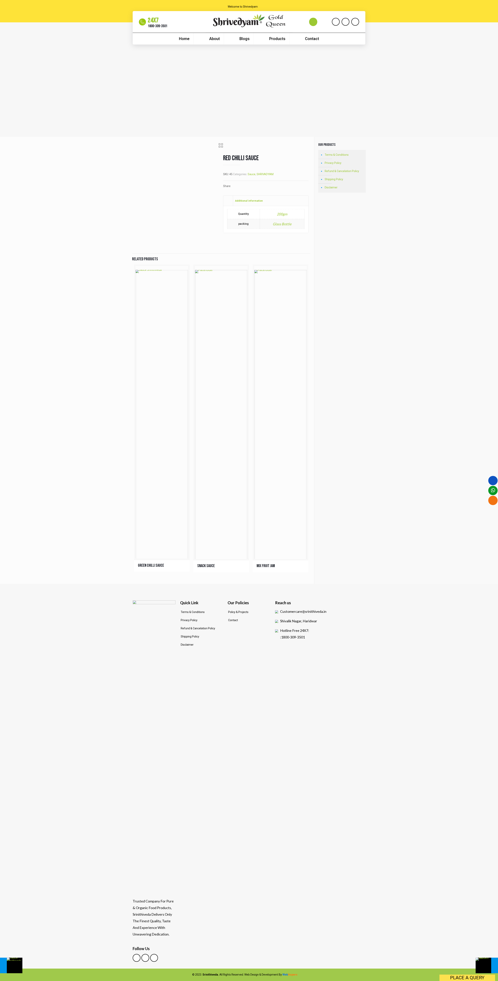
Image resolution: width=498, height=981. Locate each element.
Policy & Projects (238, 612)
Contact (233, 620)
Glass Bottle (282, 224)
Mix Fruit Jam (266, 565)
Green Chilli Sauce (151, 565)
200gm (282, 214)
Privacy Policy (333, 162)
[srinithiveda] (249, 22)
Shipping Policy (334, 179)
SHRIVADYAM (265, 174)
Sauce (251, 174)
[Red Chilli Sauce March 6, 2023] (11, 965)
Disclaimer (331, 187)
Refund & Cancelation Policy (342, 171)
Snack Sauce (206, 565)
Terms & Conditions (337, 154)
